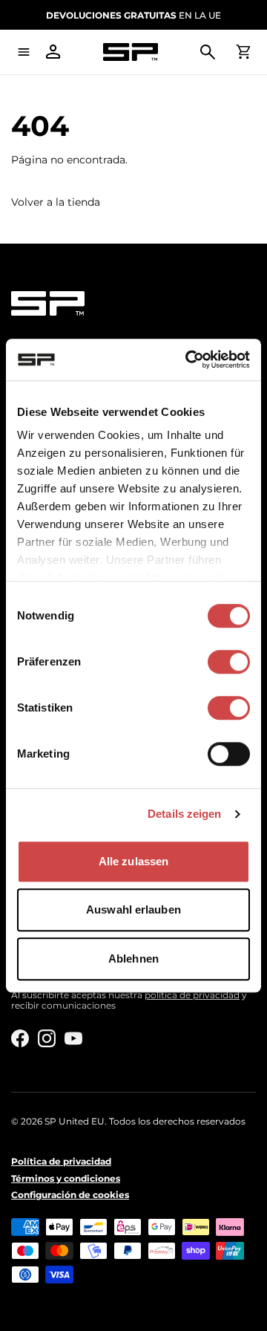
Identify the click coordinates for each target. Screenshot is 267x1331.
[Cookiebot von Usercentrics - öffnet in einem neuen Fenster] (188, 359)
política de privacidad (192, 994)
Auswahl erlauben (133, 909)
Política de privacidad (61, 1161)
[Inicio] (130, 52)
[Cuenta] (53, 52)
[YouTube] (73, 1038)
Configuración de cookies (70, 1195)
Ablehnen (133, 958)
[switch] (229, 662)
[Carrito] (243, 52)
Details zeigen (184, 813)
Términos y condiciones (65, 1179)
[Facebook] (20, 1038)
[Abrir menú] (24, 52)
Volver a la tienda (55, 202)
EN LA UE (133, 15)
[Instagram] (47, 1038)
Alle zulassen (133, 861)
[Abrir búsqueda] (207, 52)
